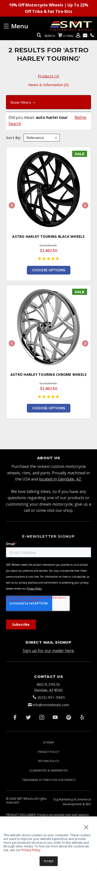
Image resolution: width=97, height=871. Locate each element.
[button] (48, 102)
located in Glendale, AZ (60, 479)
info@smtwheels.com (51, 704)
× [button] (86, 827)
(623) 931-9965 (51, 697)
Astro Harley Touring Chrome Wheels (48, 374)
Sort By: (13, 137)
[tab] (48, 75)
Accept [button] (48, 861)
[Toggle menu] (26, 26)
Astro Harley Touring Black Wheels (48, 236)
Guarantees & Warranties (48, 770)
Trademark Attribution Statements (48, 780)
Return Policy (48, 761)
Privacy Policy (30, 850)
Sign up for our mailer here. (48, 650)
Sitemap (48, 742)
